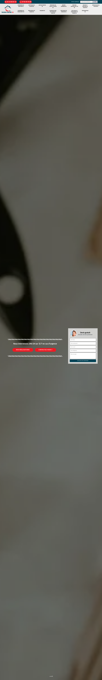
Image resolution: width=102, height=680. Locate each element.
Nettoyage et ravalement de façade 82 (74, 12)
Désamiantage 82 (85, 11)
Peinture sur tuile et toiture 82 (53, 6)
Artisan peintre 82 (42, 6)
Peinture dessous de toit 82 (74, 6)
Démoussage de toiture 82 (95, 6)
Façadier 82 (42, 10)
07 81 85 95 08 (26, 2)
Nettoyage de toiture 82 (32, 6)
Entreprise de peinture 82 (21, 6)
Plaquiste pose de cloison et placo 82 (53, 12)
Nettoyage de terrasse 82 (64, 11)
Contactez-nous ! (46, 350)
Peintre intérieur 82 (63, 6)
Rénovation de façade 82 (31, 11)
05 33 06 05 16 (11, 2)
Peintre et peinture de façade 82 (85, 6)
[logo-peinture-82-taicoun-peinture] (7, 9)
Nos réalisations (23, 350)
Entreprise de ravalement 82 (21, 11)
